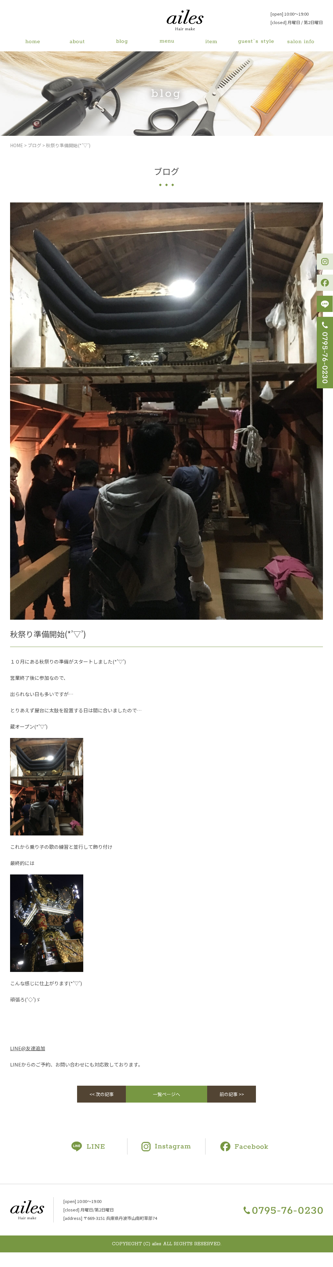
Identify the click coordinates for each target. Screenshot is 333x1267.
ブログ (34, 145)
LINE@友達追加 (27, 1048)
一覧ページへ (166, 1094)
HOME (16, 145)
